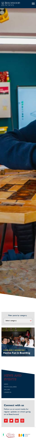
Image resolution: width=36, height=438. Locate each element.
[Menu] (33, 4)
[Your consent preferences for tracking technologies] (3, 434)
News (6, 384)
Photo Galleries (10, 387)
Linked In (7, 392)
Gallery (7, 389)
